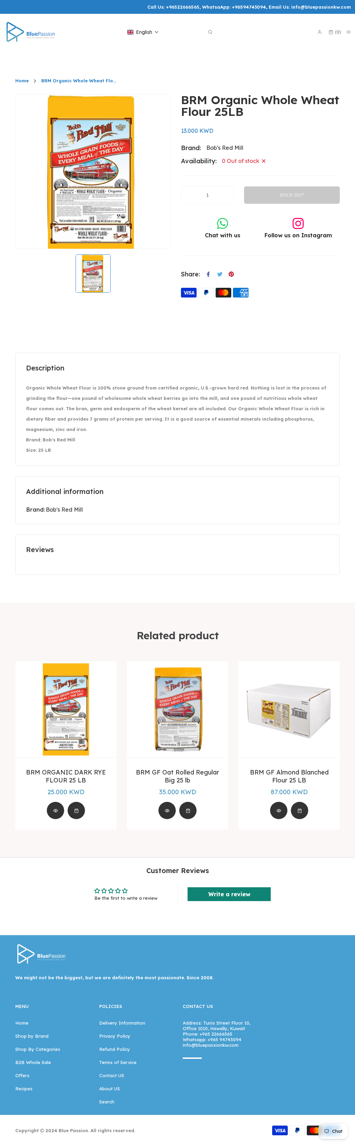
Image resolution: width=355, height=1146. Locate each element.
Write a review (229, 894)
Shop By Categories (37, 1049)
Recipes (24, 1088)
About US (109, 1088)
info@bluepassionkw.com (321, 7)
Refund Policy (114, 1049)
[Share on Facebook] (208, 274)
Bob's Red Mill (64, 509)
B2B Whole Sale (33, 1062)
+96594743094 (249, 7)
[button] (143, 32)
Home (22, 81)
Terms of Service (118, 1062)
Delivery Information (122, 1023)
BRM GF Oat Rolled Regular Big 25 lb (177, 776)
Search (106, 1101)
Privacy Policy (114, 1036)
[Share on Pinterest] (231, 274)
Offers (22, 1075)
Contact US (111, 1075)
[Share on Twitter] (220, 274)
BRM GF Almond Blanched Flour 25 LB (289, 776)
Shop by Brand (32, 1036)
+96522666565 (182, 7)
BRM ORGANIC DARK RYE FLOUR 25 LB (66, 776)
